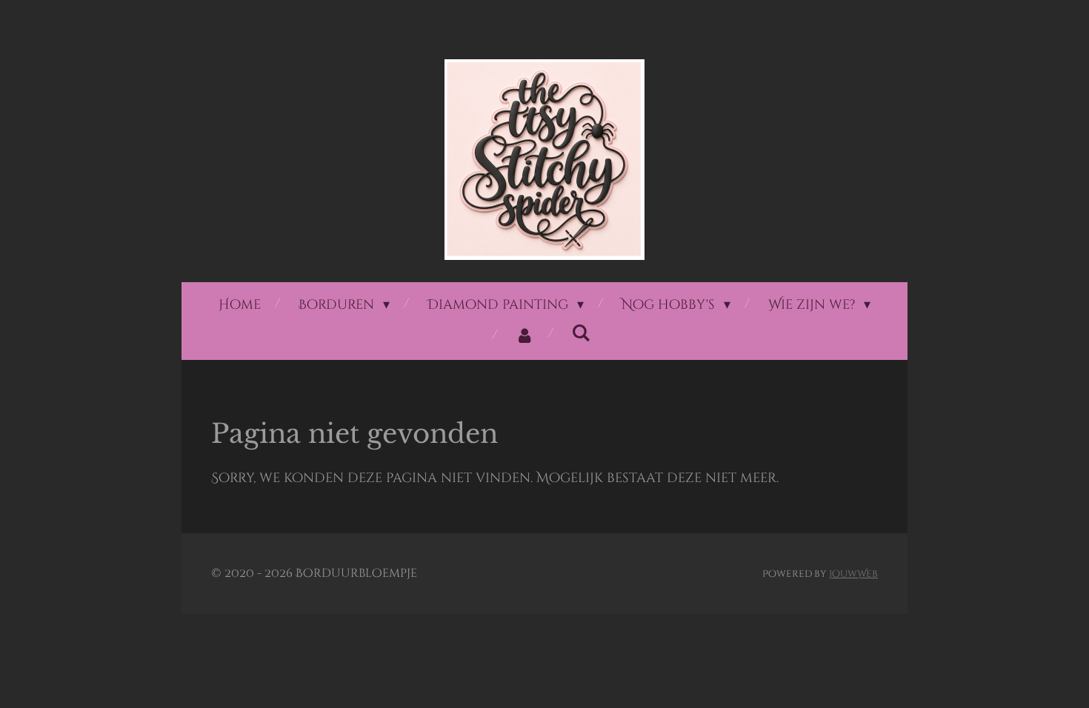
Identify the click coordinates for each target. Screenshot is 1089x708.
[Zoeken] (581, 334)
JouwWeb (853, 574)
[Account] (524, 336)
